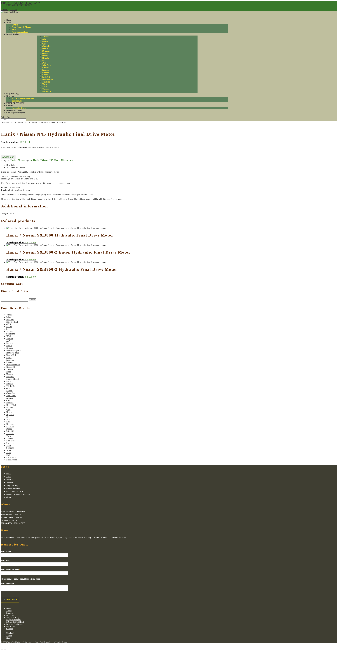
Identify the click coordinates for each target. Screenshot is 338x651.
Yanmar (45, 89)
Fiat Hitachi (11, 457)
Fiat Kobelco (11, 460)
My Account (11, 626)
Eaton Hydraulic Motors (21, 27)
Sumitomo (10, 334)
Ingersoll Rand (12, 379)
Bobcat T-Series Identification (23, 98)
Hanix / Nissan (17, 122)
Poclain (9, 381)
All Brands (46, 91)
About (8, 22)
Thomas (9, 369)
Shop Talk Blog (12, 485)
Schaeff (9, 331)
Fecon (8, 357)
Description (11, 165)
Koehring (10, 360)
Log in (13, 9)
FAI (8, 455)
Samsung (10, 448)
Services (15, 25)
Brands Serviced (12, 34)
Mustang (10, 443)
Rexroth (9, 384)
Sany (8, 329)
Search (32, 300)
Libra (8, 317)
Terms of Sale (17, 101)
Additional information (15, 167)
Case (44, 44)
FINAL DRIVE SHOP (15, 103)
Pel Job (9, 327)
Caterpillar (46, 46)
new (71, 160)
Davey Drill (11, 355)
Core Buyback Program (15, 113)
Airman (45, 37)
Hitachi (45, 56)
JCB (44, 63)
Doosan (45, 48)
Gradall (9, 388)
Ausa (8, 450)
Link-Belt (46, 77)
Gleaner (45, 53)
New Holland (47, 79)
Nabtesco (10, 376)
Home (8, 474)
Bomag (9, 346)
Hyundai (45, 58)
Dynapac (45, 51)
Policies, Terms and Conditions (18, 494)
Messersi (10, 319)
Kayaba (45, 67)
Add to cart (8, 157)
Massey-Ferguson (13, 350)
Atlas (8, 452)
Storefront (5, 122)
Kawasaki (10, 367)
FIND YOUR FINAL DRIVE (19, 5)
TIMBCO (10, 386)
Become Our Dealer (14, 624)
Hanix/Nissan (61, 160)
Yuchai (9, 315)
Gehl (8, 410)
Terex (44, 84)
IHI (43, 60)
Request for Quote (19, 108)
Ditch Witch (11, 405)
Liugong (9, 362)
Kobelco (45, 70)
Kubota (45, 75)
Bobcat (45, 41)
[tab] (117, 165)
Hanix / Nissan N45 (43, 160)
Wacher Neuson (13, 365)
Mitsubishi (10, 431)
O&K (8, 324)
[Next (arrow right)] (5, 649)
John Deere (46, 65)
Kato (8, 422)
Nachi (8, 372)
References (10, 96)
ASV (44, 39)
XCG (8, 336)
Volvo (44, 86)
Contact (9, 497)
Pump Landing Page (20, 32)
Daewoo (9, 403)
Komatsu (45, 72)
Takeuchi (46, 82)
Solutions (15, 29)
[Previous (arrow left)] (2, 649)
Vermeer (9, 338)
